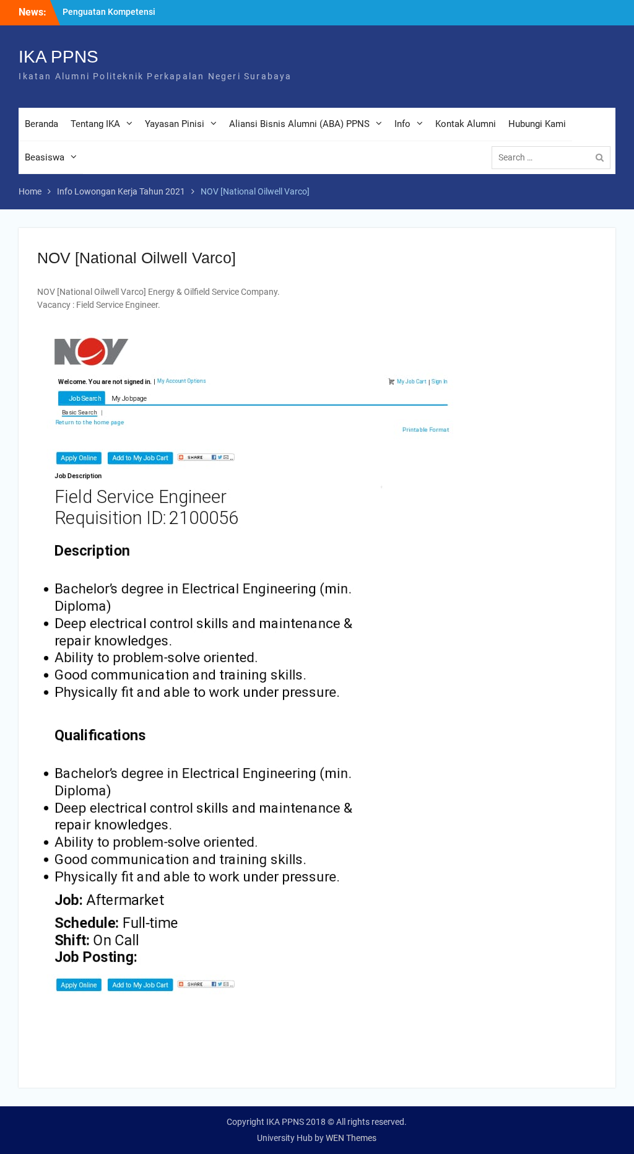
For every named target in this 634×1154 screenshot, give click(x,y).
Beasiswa (44, 157)
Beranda (41, 123)
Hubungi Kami (537, 123)
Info (402, 123)
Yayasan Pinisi (174, 123)
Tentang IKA (95, 123)
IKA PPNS (58, 56)
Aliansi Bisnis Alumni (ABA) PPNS (299, 123)
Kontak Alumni (465, 123)
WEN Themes (351, 1138)
